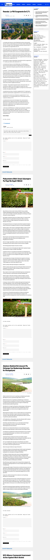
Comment (5, 140)
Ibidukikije (29, 4)
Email (4, 156)
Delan (4, 126)
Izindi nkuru (33, 8)
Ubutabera (39, 4)
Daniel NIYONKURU (10, 184)
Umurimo (23, 4)
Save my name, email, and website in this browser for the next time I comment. (17, 164)
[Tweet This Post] (26, 15)
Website (4, 160)
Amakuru (13, 4)
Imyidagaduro (20, 8)
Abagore (34, 4)
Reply (30, 135)
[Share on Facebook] (24, 15)
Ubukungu (18, 4)
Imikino (15, 8)
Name (4, 152)
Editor (8, 15)
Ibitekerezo (27, 8)
